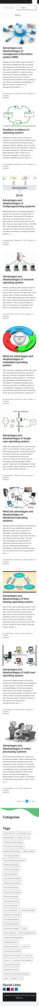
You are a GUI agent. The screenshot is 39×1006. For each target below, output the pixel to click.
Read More (6, 97)
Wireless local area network (12, 883)
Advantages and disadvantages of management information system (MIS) (18, 52)
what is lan (26, 946)
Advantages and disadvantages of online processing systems (17, 748)
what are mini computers (11, 928)
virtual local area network (11, 946)
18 (23, 801)
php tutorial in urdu (9, 833)
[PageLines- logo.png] (9, 7)
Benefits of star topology (11, 865)
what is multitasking (10, 933)
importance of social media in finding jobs (16, 974)
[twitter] (5, 2)
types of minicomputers (11, 905)
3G (21, 978)
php (28, 837)
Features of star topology (11, 869)
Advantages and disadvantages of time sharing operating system (18, 598)
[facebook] (2, 2)
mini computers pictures (11, 901)
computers (30, 93)
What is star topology (10, 874)
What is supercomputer (11, 896)
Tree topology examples (11, 855)
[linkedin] (16, 989)
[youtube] (11, 2)
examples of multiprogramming (13, 937)
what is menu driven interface (13, 955)
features (14, 978)
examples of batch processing (22, 960)
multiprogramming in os (11, 942)
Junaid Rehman (9, 93)
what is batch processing (11, 964)
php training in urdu (25, 833)
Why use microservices (11, 887)
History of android (28, 851)
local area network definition (12, 951)
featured (20, 837)
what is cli (7, 960)
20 (30, 801)
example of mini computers (12, 915)
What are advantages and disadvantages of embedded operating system (18, 361)
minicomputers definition (11, 924)
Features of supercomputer (12, 892)
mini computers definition (11, 919)
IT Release (7, 995)
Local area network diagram (12, 878)
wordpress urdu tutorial (11, 969)
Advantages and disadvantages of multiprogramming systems (19, 203)
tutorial (6, 978)
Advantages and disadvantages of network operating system (18, 279)
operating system (9, 837)
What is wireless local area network (14, 860)
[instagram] (8, 2)
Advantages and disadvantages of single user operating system (17, 438)
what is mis (28, 955)
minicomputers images (27, 910)
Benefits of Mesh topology (12, 851)
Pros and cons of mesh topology (13, 846)
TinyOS (24, 928)
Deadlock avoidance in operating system (16, 131)
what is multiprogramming (27, 933)
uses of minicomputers (10, 910)
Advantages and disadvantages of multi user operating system (19, 672)
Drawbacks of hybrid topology (13, 842)
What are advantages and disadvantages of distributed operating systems (18, 516)
